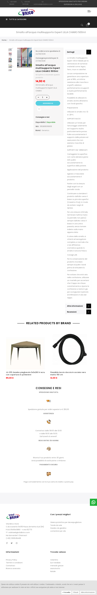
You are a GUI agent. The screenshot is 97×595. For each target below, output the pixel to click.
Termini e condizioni (14, 562)
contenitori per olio (58, 531)
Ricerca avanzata (13, 568)
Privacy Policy (11, 560)
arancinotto (55, 568)
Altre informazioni (88, 592)
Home (4, 40)
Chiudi (75, 592)
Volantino (54, 560)
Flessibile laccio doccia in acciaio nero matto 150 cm (68, 373)
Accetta (67, 592)
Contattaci (10, 565)
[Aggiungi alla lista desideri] (39, 109)
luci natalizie (55, 562)
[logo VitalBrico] (26, 12)
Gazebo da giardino (58, 528)
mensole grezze (56, 565)
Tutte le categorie (17, 19)
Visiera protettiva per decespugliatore (66, 522)
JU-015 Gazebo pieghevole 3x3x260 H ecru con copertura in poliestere (25, 373)
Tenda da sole (56, 525)
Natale (53, 571)
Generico (45, 130)
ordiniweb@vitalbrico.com (19, 532)
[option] (10, 60)
